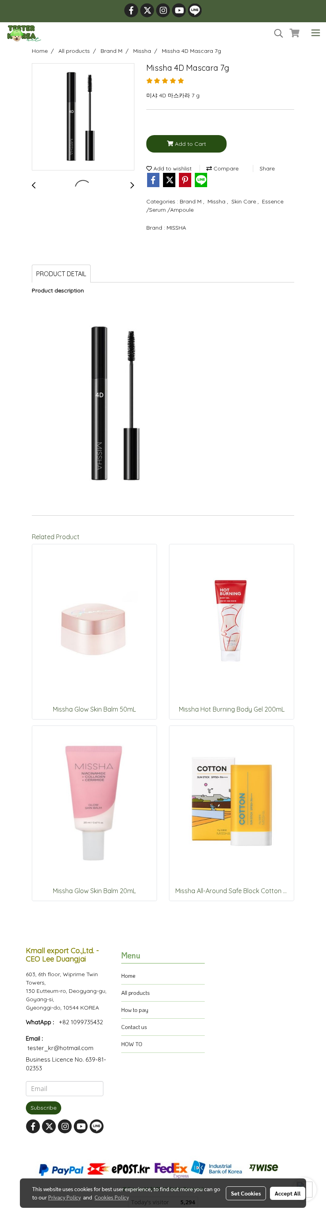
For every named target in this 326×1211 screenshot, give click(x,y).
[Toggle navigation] (315, 33)
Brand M (191, 201)
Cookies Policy (112, 1197)
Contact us (134, 1027)
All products (135, 992)
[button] (276, 33)
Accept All (288, 1193)
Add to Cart (189, 143)
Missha (217, 201)
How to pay (134, 1010)
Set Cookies (246, 1193)
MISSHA (176, 227)
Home (128, 975)
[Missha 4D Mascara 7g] (83, 117)
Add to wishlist (172, 168)
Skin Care (244, 201)
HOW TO (131, 1044)
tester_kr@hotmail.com (60, 1048)
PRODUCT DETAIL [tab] (61, 274)
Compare (225, 168)
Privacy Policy (64, 1197)
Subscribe (43, 1107)
